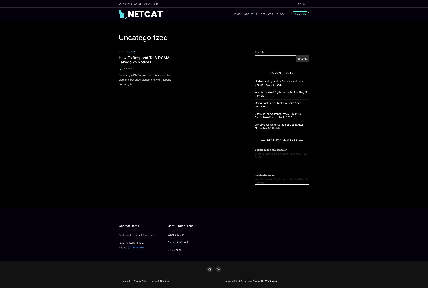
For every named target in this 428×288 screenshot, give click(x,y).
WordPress (271, 281)
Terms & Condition (160, 281)
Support (126, 281)
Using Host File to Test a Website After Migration (278, 104)
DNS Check (174, 249)
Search (259, 52)
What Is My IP (176, 234)
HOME (236, 14)
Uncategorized (128, 51)
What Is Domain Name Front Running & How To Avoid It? (281, 155)
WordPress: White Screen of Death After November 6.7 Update (279, 126)
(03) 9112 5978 (130, 3)
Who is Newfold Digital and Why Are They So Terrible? (281, 94)
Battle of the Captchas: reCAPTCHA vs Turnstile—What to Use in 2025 (278, 115)
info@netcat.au (150, 3)
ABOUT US (250, 14)
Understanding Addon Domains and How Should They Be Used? (279, 83)
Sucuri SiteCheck (178, 242)
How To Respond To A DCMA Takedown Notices (144, 60)
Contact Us (300, 14)
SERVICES (267, 14)
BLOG (280, 14)
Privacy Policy (140, 281)
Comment (128, 68)
